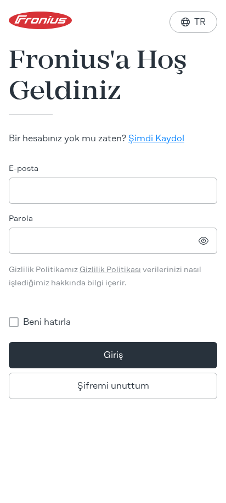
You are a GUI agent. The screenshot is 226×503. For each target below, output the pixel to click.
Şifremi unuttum (113, 385)
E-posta (23, 168)
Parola (21, 218)
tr (193, 21)
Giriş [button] (113, 355)
